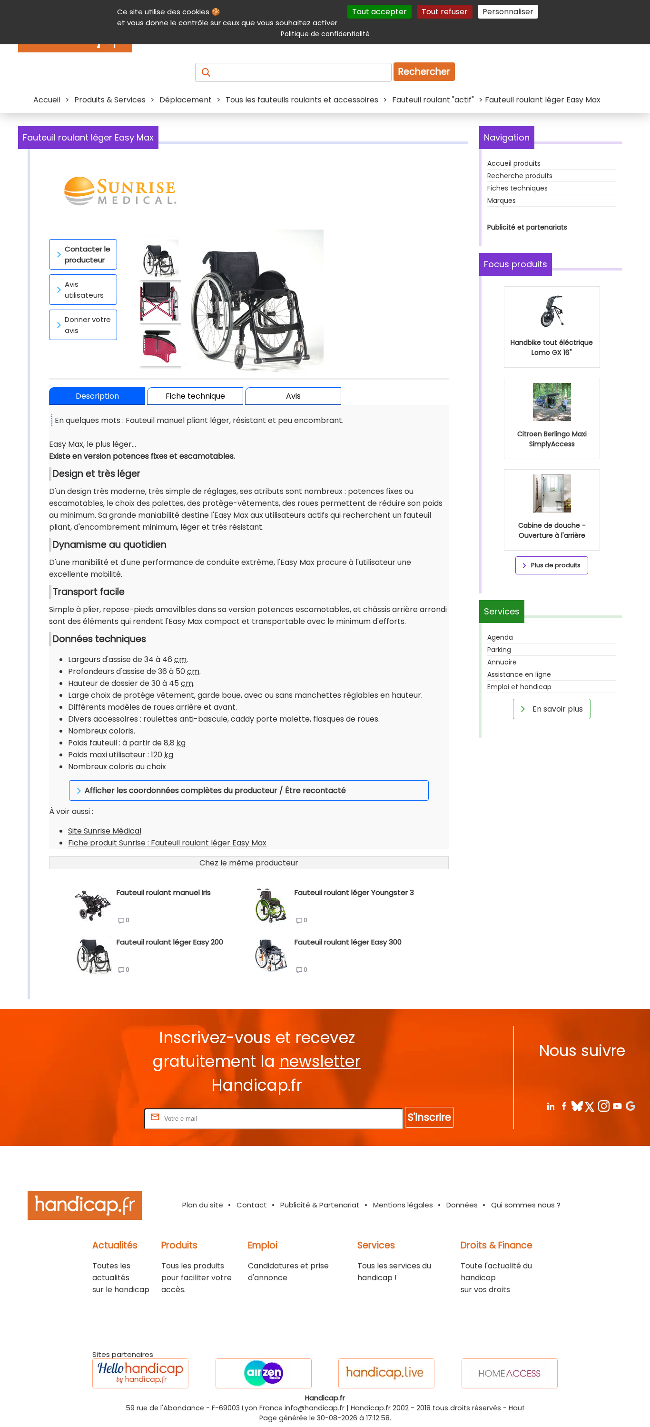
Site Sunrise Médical (104, 830)
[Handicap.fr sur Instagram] (603, 1105)
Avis (293, 396)
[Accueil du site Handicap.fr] (85, 1207)
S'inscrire (429, 1117)
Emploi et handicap (519, 687)
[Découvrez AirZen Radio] (264, 1373)
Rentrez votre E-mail (104, 1118)
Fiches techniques (517, 188)
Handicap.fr (371, 1408)
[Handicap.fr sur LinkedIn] (550, 1105)
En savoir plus (557, 708)
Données (462, 1205)
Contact (251, 1205)
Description (97, 396)
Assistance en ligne (519, 674)
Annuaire (502, 662)
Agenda (500, 637)
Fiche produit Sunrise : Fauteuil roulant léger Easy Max (167, 842)
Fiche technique (195, 396)
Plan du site (202, 1205)
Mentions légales (403, 1205)
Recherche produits (519, 176)
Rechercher (424, 71)
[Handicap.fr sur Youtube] (616, 1105)
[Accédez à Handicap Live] (386, 1373)
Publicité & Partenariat (320, 1205)
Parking (499, 649)
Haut (517, 1408)
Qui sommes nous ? (526, 1205)
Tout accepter (379, 11)
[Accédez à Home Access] (510, 1373)
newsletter (320, 1061)
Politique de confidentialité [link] (325, 34)
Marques (501, 200)
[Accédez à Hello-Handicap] (140, 1373)
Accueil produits (514, 163)
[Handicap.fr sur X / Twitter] (590, 1105)
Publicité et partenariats (527, 227)
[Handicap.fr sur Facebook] (563, 1105)
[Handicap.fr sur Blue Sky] (576, 1105)
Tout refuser (445, 11)
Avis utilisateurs (84, 289)
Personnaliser (508, 11)
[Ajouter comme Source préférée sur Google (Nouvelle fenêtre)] (630, 1105)
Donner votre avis (88, 324)
